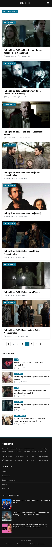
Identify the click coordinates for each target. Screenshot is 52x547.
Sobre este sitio (21, 544)
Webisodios (6, 489)
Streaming (6, 476)
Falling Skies (9, 22)
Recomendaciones (9, 480)
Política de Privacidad (37, 544)
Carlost (7, 444)
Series (4, 472)
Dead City (18, 374)
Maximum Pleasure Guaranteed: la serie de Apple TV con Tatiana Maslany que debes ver (30, 526)
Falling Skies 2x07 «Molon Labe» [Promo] (22, 292)
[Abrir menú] (48, 3)
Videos (4, 484)
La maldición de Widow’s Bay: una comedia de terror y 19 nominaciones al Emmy (31, 513)
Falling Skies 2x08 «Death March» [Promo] (22, 213)
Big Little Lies (20, 416)
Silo (16, 359)
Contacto (9, 544)
